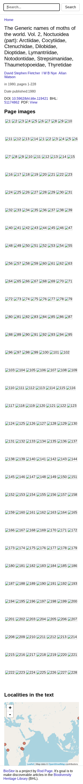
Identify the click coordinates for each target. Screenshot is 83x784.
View (33, 102)
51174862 (11, 102)
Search (70, 7)
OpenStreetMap (57, 764)
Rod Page (45, 771)
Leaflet (30, 764)
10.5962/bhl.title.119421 (30, 98)
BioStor (9, 771)
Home (8, 20)
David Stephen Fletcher (22, 73)
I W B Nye (49, 73)
